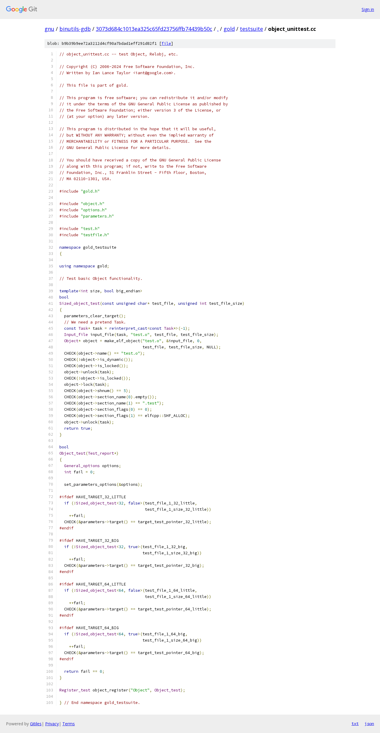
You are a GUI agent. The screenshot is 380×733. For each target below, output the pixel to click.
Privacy (52, 723)
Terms (68, 723)
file (166, 43)
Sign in (368, 9)
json (369, 723)
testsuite (251, 28)
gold (229, 28)
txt (355, 723)
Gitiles (36, 723)
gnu (49, 28)
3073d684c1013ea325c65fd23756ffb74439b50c (154, 28)
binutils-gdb (75, 28)
